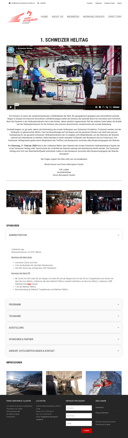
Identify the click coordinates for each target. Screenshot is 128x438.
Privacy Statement (102, 413)
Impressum (100, 407)
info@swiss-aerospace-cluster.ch (23, 3)
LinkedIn (43, 3)
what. (108, 424)
